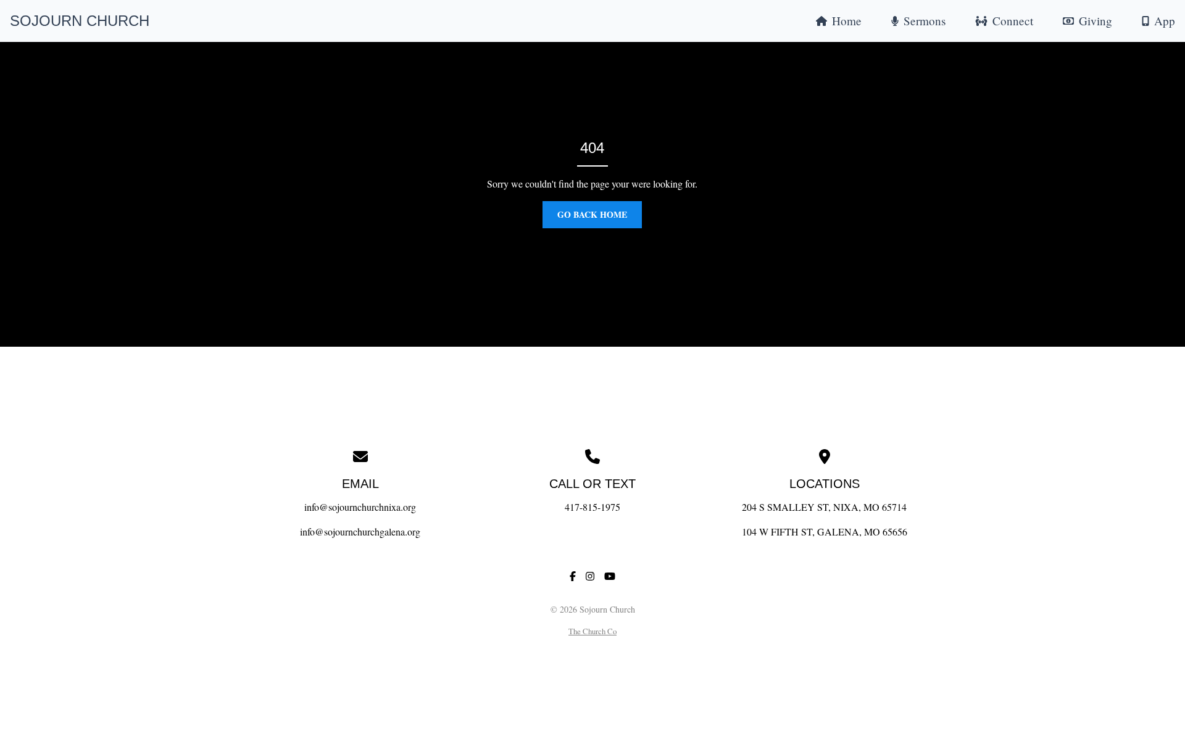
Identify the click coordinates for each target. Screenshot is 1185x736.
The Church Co (592, 631)
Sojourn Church (79, 20)
